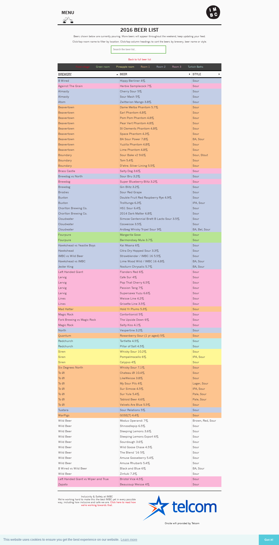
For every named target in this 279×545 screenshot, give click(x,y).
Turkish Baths (195, 66)
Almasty (63, 91)
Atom (61, 102)
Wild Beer (76, 256)
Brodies (63, 192)
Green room (103, 66)
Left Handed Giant (70, 272)
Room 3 (176, 66)
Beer (123, 74)
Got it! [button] (268, 539)
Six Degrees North (70, 367)
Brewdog (64, 176)
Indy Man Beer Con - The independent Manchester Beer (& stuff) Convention (213, 12)
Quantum (64, 335)
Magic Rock (65, 314)
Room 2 (161, 66)
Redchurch (65, 341)
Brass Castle (66, 171)
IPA (195, 202)
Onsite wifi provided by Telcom (182, 523)
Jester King (65, 266)
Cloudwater (66, 218)
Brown (197, 420)
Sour (196, 80)
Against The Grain (70, 86)
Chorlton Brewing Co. (72, 208)
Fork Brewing (67, 319)
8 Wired (63, 80)
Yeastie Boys (86, 245)
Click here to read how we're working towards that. (108, 504)
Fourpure (64, 234)
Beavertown (66, 107)
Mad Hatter (66, 309)
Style (197, 74)
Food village (82, 66)
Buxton (63, 197)
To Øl (61, 372)
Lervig (62, 277)
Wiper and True (98, 479)
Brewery (64, 74)
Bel (200, 229)
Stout (204, 155)
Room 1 (145, 66)
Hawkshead (66, 245)
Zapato (63, 484)
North (79, 176)
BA (194, 139)
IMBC (61, 256)
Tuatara (63, 410)
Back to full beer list (139, 59)
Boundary (65, 155)
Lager (196, 383)
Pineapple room (125, 66)
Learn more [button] (129, 539)
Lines (62, 298)
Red (205, 420)
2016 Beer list (139, 30)
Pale (196, 394)
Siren (62, 351)
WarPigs (63, 415)
